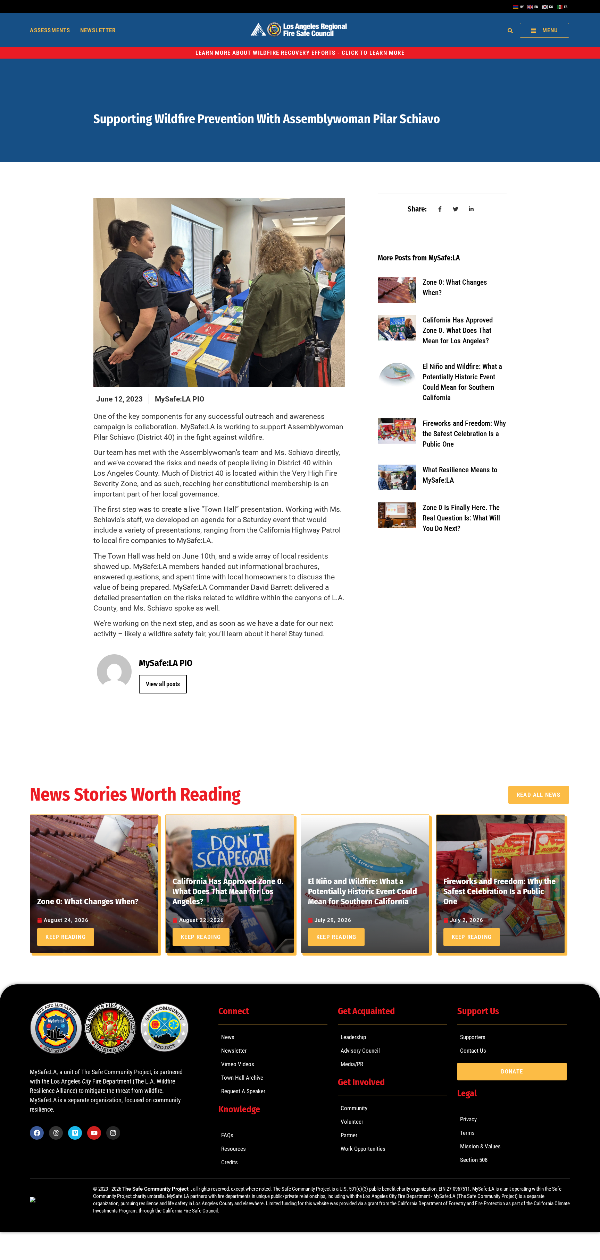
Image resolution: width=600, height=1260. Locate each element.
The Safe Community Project (156, 1189)
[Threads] (56, 1133)
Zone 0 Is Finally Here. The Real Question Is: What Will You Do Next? (461, 518)
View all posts (163, 684)
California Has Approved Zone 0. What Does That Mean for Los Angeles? (458, 330)
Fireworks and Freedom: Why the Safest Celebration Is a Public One (464, 433)
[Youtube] (94, 1133)
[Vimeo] (75, 1133)
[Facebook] (37, 1133)
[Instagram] (113, 1133)
